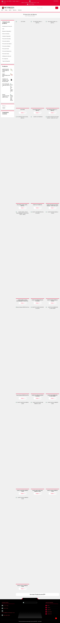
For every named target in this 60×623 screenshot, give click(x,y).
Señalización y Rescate (6, 56)
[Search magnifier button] (56, 7)
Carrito (10, 10)
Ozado (40, 621)
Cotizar (22, 112)
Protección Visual (5, 53)
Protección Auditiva (6, 41)
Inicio (2, 10)
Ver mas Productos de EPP (37, 594)
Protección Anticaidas (6, 38)
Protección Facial (5, 48)
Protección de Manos (6, 46)
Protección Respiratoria (6, 51)
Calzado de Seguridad (6, 36)
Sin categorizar (5, 58)
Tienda (6, 10)
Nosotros (14, 10)
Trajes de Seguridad (6, 61)
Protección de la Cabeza (6, 43)
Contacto (20, 10)
